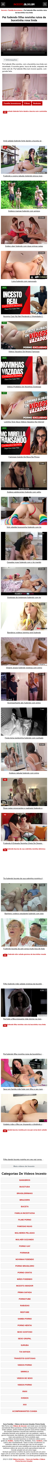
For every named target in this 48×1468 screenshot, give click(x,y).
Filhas (27, 103)
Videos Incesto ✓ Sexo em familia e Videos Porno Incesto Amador (29, 1460)
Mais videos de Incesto (24, 1166)
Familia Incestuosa (15, 10)
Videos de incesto (20, 1426)
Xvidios (10, 1441)
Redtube (37, 103)
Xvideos (39, 1441)
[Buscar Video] (45, 4)
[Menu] (3, 4)
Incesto (4, 10)
